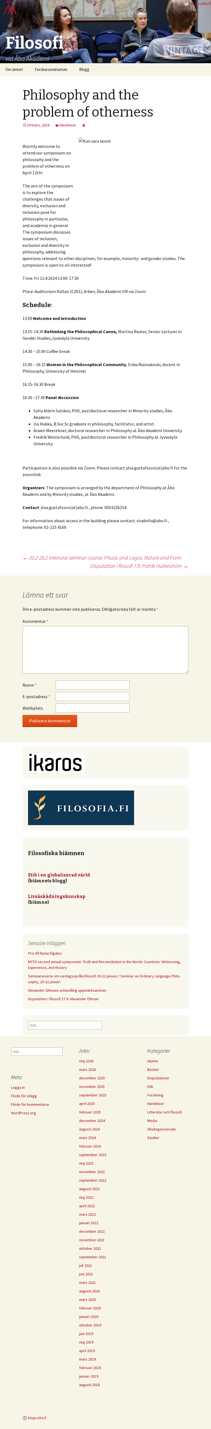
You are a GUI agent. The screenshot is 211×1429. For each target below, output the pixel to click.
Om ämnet (14, 69)
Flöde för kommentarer (30, 1104)
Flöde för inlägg (24, 1095)
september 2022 (92, 1180)
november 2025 (92, 1086)
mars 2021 (87, 1282)
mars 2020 (87, 1299)
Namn (30, 685)
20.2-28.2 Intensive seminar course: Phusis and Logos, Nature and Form (102, 557)
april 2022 (87, 1205)
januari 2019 (88, 1376)
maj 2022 (86, 1197)
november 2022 (92, 1171)
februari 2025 (90, 1112)
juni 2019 (86, 1333)
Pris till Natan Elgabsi (45, 953)
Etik (150, 1086)
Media (152, 1120)
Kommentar (36, 621)
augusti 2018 (89, 1384)
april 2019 (87, 1350)
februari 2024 (90, 1146)
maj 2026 (86, 1060)
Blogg (84, 69)
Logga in (18, 1087)
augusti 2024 (89, 1129)
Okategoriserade (161, 1129)
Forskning (155, 1095)
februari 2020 (90, 1308)
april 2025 (87, 1103)
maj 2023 (86, 1163)
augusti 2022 (89, 1188)
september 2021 (92, 1256)
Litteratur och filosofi (164, 1112)
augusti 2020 (89, 1291)
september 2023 (92, 1154)
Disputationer (158, 1078)
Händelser (67, 125)
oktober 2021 (90, 1248)
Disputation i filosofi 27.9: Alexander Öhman (63, 998)
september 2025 (92, 1095)
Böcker (153, 1069)
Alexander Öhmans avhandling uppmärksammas (67, 990)
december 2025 (92, 1078)
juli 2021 (85, 1265)
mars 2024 (87, 1137)
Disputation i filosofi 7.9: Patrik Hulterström (139, 565)
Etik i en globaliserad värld (59, 875)
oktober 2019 (90, 1325)
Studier (153, 1137)
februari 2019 (90, 1367)
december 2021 (92, 1231)
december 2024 (92, 1120)
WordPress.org (23, 1112)
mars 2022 (87, 1214)
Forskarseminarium (51, 69)
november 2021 (92, 1239)
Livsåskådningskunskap (56, 896)
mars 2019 (87, 1359)
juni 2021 (86, 1274)
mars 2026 (87, 1069)
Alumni (152, 1060)
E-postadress (36, 696)
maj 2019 (86, 1342)
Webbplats (33, 708)
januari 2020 (88, 1316)
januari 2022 (88, 1222)
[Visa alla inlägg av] (84, 125)
